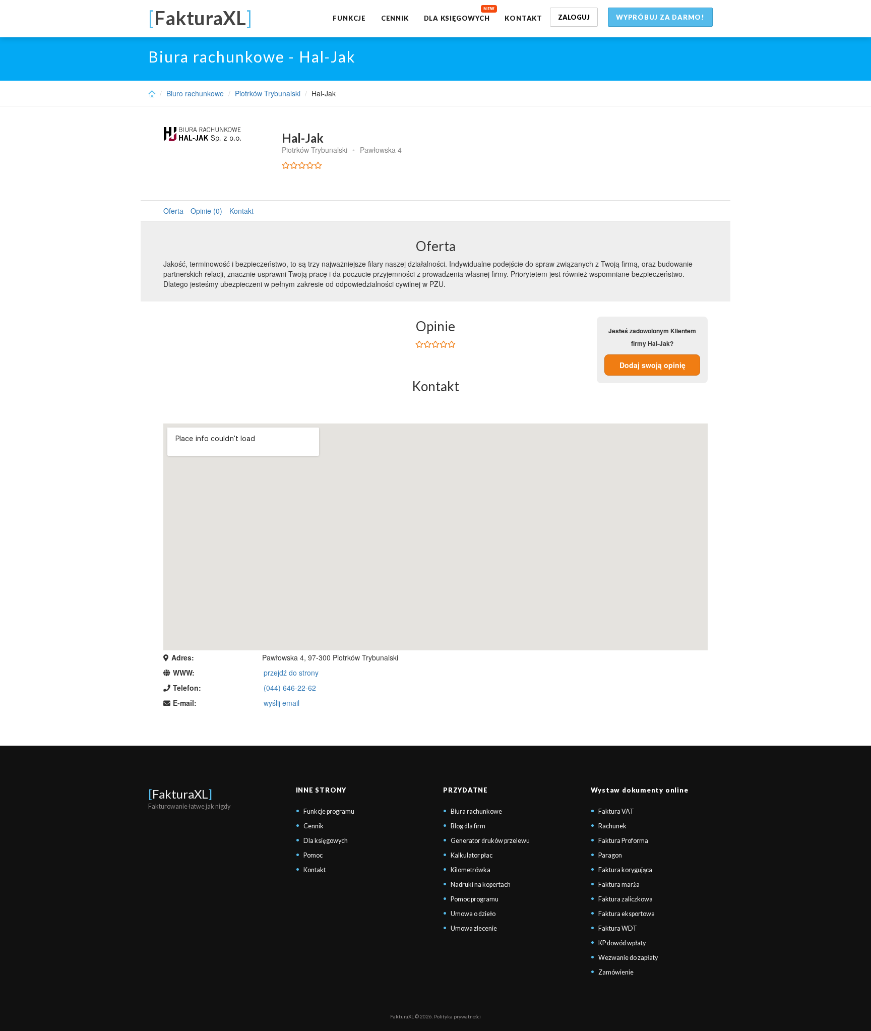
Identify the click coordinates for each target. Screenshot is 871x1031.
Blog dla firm (468, 826)
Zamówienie (616, 972)
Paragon (610, 855)
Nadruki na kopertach (481, 884)
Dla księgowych (457, 18)
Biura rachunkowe (476, 811)
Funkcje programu (328, 811)
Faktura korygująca (625, 870)
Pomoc (313, 855)
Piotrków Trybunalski (267, 93)
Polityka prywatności (457, 1016)
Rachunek (612, 826)
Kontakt (523, 18)
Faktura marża (619, 884)
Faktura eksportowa (626, 914)
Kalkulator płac (471, 855)
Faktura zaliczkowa (625, 899)
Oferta (173, 211)
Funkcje (349, 18)
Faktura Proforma (623, 840)
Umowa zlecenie (474, 928)
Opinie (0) (206, 211)
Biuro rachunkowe (195, 93)
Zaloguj (574, 17)
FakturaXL (180, 793)
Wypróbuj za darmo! (660, 17)
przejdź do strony (291, 673)
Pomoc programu (475, 899)
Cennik (395, 18)
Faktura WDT (617, 928)
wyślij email (281, 703)
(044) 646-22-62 (290, 688)
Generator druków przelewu (490, 840)
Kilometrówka (470, 870)
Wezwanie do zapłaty (628, 957)
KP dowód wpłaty (622, 943)
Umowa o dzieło (473, 914)
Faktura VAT (616, 811)
